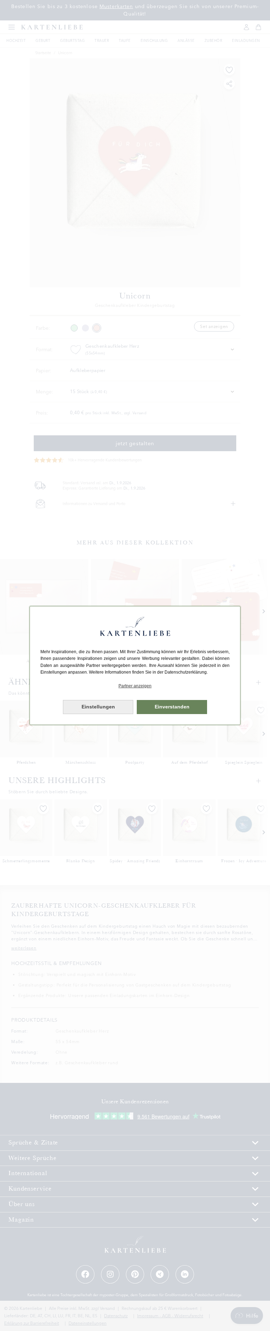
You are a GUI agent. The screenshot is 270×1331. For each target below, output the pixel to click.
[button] (135, 686)
